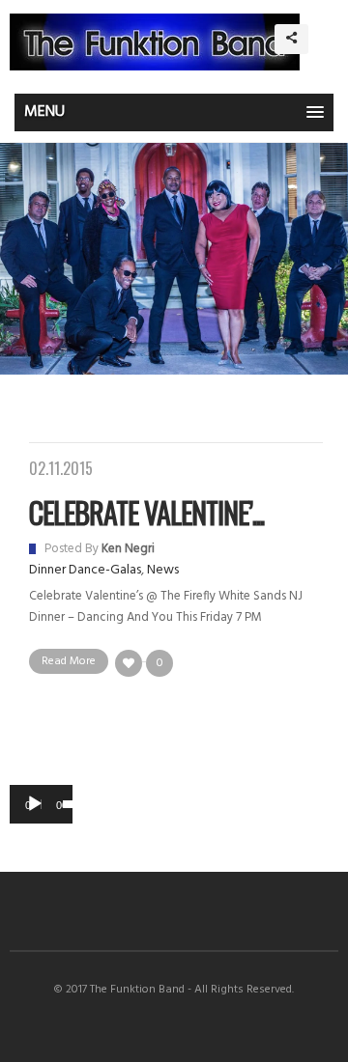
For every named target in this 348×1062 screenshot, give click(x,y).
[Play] (34, 804)
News (163, 570)
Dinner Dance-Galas (85, 570)
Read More (69, 661)
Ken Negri (128, 549)
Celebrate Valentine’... (146, 512)
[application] (41, 804)
